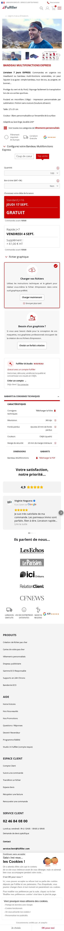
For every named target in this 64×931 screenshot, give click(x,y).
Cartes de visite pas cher (14, 649)
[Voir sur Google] (10, 502)
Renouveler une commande (15, 801)
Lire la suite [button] (20, 524)
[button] (59, 45)
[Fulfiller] (9, 8)
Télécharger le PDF (47, 458)
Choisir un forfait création (32, 345)
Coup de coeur (24, 156)
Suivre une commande (13, 773)
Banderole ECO (9, 685)
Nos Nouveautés (10, 711)
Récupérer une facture (13, 794)
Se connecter (23, 384)
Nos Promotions (10, 718)
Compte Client (9, 765)
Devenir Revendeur (11, 732)
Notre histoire (9, 704)
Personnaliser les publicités (16, 916)
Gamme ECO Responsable (14, 670)
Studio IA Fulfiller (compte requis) (18, 747)
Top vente (43, 156)
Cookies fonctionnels (13, 908)
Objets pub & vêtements (18, 16)
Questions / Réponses (12, 725)
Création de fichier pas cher (15, 642)
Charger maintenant (32, 297)
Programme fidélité (11, 739)
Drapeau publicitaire (12, 663)
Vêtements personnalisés (14, 656)
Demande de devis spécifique (16, 833)
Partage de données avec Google (19, 905)
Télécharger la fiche (44, 410)
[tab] (32, 397)
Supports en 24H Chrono (14, 678)
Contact (7, 841)
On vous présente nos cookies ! (18, 912)
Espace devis (8, 787)
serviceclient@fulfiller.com (16, 848)
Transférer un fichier (12, 780)
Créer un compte (16, 380)
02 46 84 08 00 (15, 821)
